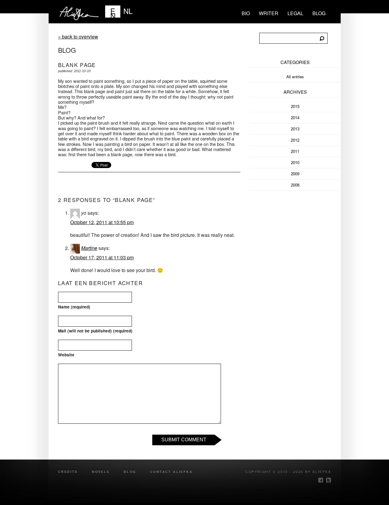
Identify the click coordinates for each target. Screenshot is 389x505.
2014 (295, 117)
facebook (320, 480)
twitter (328, 480)
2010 (295, 162)
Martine (89, 247)
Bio (246, 13)
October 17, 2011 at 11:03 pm (102, 257)
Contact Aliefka (171, 471)
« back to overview (78, 36)
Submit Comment (183, 439)
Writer (268, 13)
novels (100, 471)
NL (128, 10)
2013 (295, 129)
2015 (295, 106)
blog (318, 13)
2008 (295, 185)
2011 (295, 151)
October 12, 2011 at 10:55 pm (102, 222)
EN (112, 11)
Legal (295, 13)
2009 (295, 174)
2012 (295, 140)
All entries (295, 76)
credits (68, 471)
